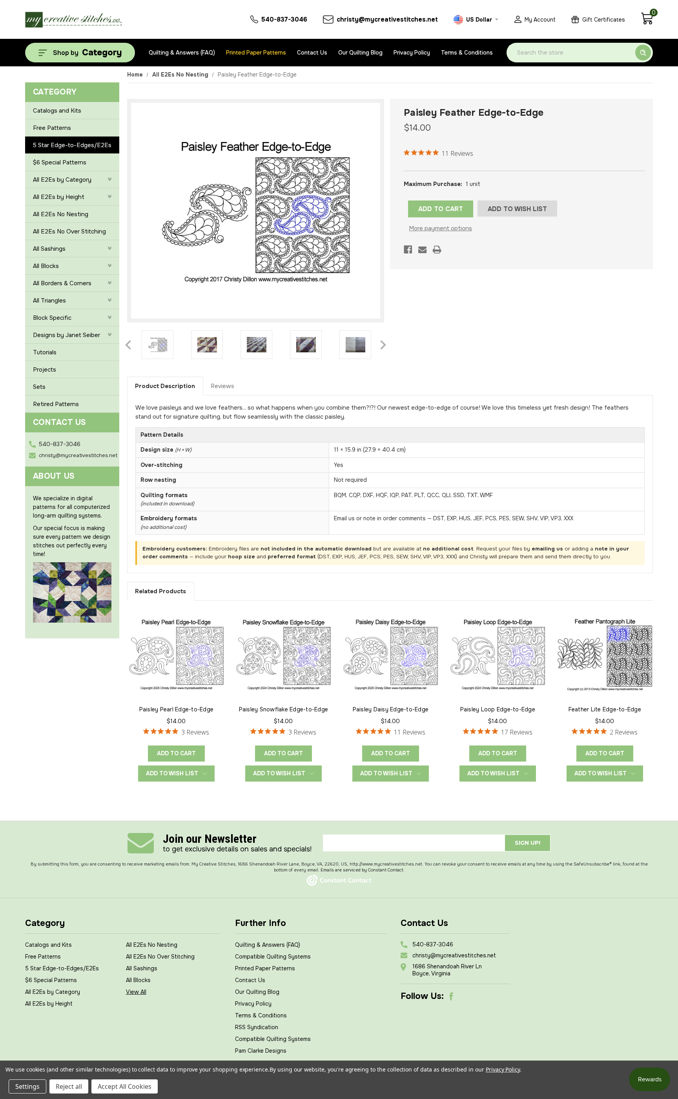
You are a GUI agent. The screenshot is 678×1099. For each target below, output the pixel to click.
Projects (44, 370)
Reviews (222, 386)
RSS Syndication (256, 1027)
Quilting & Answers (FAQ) (182, 52)
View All (136, 991)
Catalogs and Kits (57, 111)
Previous (128, 345)
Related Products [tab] (160, 591)
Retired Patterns (56, 404)
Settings (27, 1086)
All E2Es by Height (58, 197)
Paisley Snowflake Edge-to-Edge (283, 709)
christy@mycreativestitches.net (78, 455)
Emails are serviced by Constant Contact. (363, 870)
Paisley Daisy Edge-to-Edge (391, 709)
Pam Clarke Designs (260, 1050)
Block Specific (52, 318)
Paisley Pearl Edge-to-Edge (176, 709)
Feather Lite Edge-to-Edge (605, 709)
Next (383, 345)
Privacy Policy (412, 52)
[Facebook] (408, 249)
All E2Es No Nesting (60, 214)
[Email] (422, 249)
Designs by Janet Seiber (66, 335)
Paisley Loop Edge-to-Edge (497, 709)
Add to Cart (176, 753)
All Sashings (49, 249)
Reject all (69, 1086)
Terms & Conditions (467, 52)
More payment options (440, 228)
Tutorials (44, 352)
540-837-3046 (59, 444)
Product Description (165, 386)
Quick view (176, 653)
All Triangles (49, 300)
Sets (39, 387)
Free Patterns (52, 128)
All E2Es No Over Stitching (69, 231)
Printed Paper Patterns (256, 52)
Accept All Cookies (124, 1086)
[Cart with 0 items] (647, 22)
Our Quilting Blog (360, 52)
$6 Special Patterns (59, 162)
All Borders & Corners (62, 283)
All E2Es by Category (62, 180)
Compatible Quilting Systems (273, 956)
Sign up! (527, 842)
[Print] (437, 249)
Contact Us (312, 52)
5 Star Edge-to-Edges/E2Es (72, 145)
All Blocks (46, 266)
